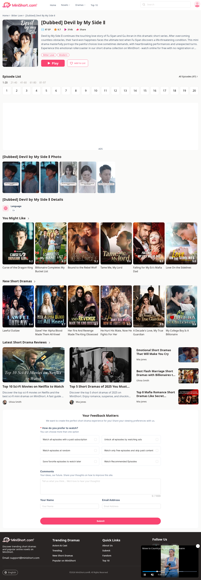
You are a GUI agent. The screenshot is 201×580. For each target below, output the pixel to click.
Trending (57, 550)
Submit (106, 550)
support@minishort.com (24, 558)
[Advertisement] (100, 125)
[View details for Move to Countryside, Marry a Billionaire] (169, 557)
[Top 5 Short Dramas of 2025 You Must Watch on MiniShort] (101, 364)
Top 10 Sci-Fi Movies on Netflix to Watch (33, 386)
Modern (63, 54)
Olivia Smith (142, 380)
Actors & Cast (59, 545)
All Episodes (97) (187, 76)
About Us (107, 545)
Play (55, 63)
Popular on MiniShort (64, 560)
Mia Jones (141, 359)
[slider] (170, 571)
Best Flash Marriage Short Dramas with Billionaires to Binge (155, 373)
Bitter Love (48, 54)
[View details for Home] (20, 5)
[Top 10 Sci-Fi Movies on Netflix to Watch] (34, 364)
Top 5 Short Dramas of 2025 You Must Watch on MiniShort (98, 386)
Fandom (106, 555)
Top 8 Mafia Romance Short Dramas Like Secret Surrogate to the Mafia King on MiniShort (155, 394)
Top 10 (105, 560)
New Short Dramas (62, 555)
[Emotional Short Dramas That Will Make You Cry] (188, 354)
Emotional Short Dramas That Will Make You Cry (153, 352)
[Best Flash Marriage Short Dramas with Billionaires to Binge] (188, 375)
